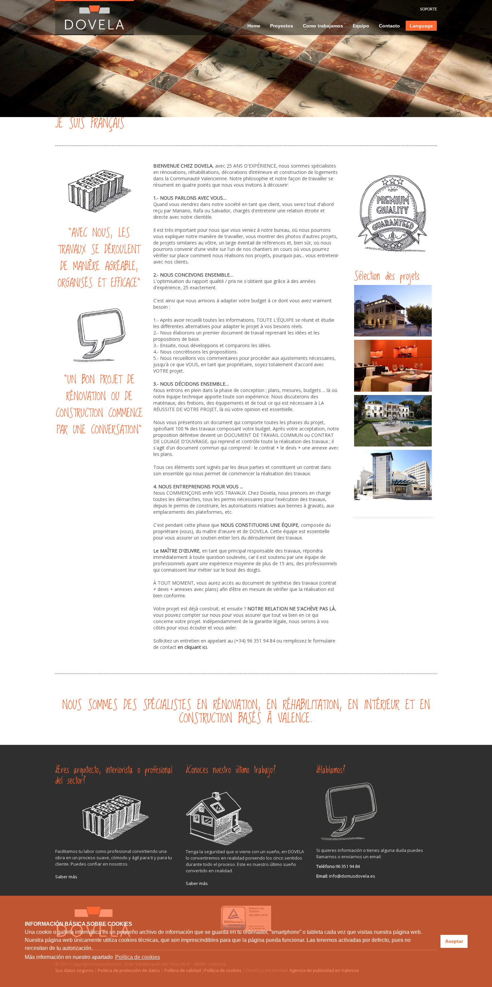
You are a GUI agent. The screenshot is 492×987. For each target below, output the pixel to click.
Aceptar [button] (454, 941)
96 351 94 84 (348, 866)
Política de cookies (137, 957)
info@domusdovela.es (352, 876)
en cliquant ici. (192, 647)
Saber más (66, 877)
